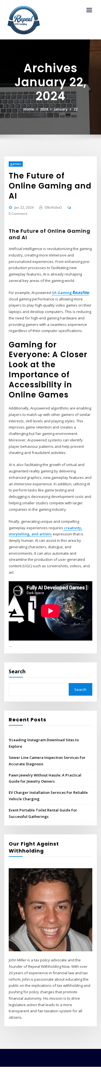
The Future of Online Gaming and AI (50, 185)
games (15, 163)
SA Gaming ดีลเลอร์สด (70, 292)
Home (29, 109)
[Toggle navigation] (89, 10)
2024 (44, 109)
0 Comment (18, 213)
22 (75, 109)
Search (17, 671)
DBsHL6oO (53, 207)
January (61, 109)
